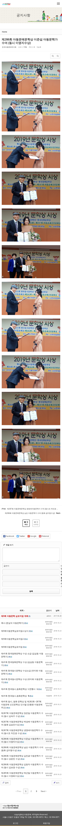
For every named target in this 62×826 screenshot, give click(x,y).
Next (43, 791)
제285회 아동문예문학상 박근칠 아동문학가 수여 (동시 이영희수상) (22, 774)
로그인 (15, 823)
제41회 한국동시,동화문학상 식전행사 (18, 689)
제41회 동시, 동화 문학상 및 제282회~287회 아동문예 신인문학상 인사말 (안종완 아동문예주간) (21, 704)
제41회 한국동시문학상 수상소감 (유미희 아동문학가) (22, 672)
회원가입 (46, 823)
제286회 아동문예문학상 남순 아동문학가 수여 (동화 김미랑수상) (22, 749)
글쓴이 (6, 565)
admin (49, 616)
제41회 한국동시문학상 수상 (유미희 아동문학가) (22, 681)
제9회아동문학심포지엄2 (12, 639)
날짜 (57, 610)
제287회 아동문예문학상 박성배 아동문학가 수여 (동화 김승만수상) (22, 723)
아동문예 (49, 696)
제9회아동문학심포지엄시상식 (15, 631)
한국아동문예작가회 (9, 47)
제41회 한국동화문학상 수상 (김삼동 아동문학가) (22, 663)
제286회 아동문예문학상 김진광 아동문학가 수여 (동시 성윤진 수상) (22, 757)
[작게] (57, 56)
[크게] (52, 56)
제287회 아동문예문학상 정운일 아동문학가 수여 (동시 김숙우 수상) (22, 714)
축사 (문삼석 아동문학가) (12, 623)
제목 (22, 610)
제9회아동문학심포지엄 (12, 646)
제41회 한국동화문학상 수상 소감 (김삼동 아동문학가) (22, 655)
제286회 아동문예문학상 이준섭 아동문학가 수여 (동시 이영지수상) (30, 41)
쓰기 (57, 783)
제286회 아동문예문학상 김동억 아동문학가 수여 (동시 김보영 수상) (22, 766)
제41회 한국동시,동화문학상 (14, 695)
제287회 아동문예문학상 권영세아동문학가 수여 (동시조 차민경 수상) (22, 732)
